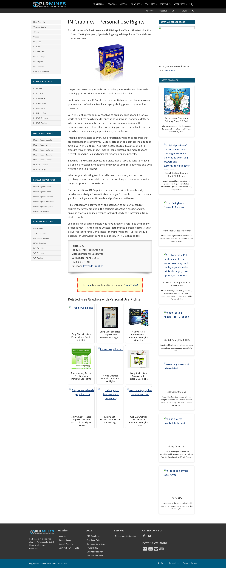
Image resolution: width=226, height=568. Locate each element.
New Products (39, 22)
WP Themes (38, 67)
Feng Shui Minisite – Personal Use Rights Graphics (81, 337)
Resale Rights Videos (42, 192)
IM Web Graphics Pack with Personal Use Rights (109, 378)
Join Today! (131, 285)
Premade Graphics (93, 265)
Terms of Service (190, 563)
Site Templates (39, 52)
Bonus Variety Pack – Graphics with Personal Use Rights (81, 376)
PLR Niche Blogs (40, 113)
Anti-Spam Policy (93, 540)
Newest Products (66, 544)
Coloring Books (39, 27)
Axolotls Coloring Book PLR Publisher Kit (176, 284)
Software (165, 4)
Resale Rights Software (43, 197)
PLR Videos (38, 93)
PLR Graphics (39, 108)
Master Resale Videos (42, 145)
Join (174, 11)
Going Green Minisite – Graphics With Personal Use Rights (110, 334)
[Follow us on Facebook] (145, 536)
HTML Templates (40, 243)
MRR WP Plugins (40, 170)
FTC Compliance (93, 536)
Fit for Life (176, 498)
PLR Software (39, 98)
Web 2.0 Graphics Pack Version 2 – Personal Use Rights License (138, 421)
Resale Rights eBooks (42, 187)
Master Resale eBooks (42, 140)
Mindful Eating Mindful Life (176, 340)
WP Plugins (38, 62)
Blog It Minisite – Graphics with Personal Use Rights (138, 376)
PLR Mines (47, 563)
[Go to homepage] (49, 4)
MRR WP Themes (40, 165)
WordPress (179, 4)
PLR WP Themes (40, 118)
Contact (149, 11)
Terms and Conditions (96, 544)
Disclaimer (162, 563)
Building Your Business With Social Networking (110, 419)
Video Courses (39, 233)
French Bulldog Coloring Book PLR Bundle (176, 174)
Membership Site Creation (125, 536)
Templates (150, 4)
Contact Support (65, 540)
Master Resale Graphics (43, 160)
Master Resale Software (43, 150)
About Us (62, 536)
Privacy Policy (92, 548)
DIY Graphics (38, 248)
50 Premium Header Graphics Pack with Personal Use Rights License (81, 421)
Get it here (170, 70)
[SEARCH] (191, 4)
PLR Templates (39, 103)
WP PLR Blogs (39, 57)
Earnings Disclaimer (95, 552)
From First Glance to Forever (177, 230)
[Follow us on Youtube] (150, 536)
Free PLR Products (41, 71)
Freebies (163, 11)
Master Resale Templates (43, 155)
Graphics (135, 4)
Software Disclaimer (95, 555)
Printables (98, 4)
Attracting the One (177, 391)
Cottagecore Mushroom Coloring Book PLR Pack (177, 119)
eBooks (111, 4)
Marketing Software (41, 238)
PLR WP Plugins (40, 123)
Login (184, 11)
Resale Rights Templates (43, 202)
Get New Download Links (69, 548)
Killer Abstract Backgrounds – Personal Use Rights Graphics (138, 336)
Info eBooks (38, 228)
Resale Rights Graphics (43, 206)
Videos (123, 4)
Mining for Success (177, 446)
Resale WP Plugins (41, 211)
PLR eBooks (38, 88)
